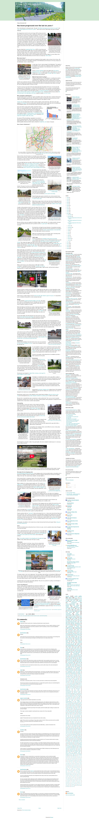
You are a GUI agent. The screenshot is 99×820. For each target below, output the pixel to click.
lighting (76, 675)
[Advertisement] (39, 804)
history (73, 618)
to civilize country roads (37, 198)
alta (70, 716)
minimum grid (73, 775)
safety (78, 611)
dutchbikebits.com (69, 627)
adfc (81, 736)
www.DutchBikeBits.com (72, 545)
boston (68, 761)
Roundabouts (68, 316)
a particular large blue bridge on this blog (32, 300)
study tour (80, 630)
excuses (80, 615)
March (69, 236)
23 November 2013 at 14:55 (25, 675)
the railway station (34, 408)
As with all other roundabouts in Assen (24, 343)
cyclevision (67, 721)
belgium (80, 759)
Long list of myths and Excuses (71, 409)
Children (67, 330)
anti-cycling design (73, 666)
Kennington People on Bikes (72, 523)
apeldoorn (79, 737)
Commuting (68, 356)
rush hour (72, 643)
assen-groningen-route (73, 684)
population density (72, 728)
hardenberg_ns (68, 769)
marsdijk (67, 708)
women (71, 713)
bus (81, 645)
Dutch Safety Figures (69, 269)
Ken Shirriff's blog (70, 565)
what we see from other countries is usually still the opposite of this (30, 91)
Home (40, 808)
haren (67, 725)
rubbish (67, 751)
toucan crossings (78, 753)
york (78, 736)
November (70, 216)
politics (79, 655)
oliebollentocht (74, 747)
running (75, 779)
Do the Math (69, 553)
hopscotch (74, 769)
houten (72, 688)
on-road (79, 747)
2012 (68, 242)
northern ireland (68, 776)
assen (21, 615)
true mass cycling (46, 93)
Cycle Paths (68, 295)
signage (78, 624)
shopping (74, 630)
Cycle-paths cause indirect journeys (72, 423)
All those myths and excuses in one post (75, 97)
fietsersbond (68, 640)
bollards (80, 760)
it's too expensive (69, 415)
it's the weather (69, 422)
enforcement (77, 668)
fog (80, 767)
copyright (67, 720)
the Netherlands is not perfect (71, 382)
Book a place (48, 55)
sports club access (69, 733)
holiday (73, 633)
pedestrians (68, 630)
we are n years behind (72, 736)
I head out (19, 247)
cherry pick (31, 513)
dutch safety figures (76, 652)
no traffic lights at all (57, 243)
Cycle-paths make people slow (72, 424)
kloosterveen (68, 654)
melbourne (72, 708)
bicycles (72, 608)
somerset (70, 710)
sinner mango (76, 605)
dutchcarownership (69, 668)
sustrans (67, 657)
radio (74, 777)
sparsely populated (39, 70)
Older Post (59, 808)
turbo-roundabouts (70, 712)
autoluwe (67, 738)
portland (77, 709)
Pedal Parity (69, 509)
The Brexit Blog (70, 570)
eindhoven (67, 702)
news (74, 640)
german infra (78, 687)
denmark (78, 667)
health (72, 647)
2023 (68, 197)
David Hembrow (23, 632)
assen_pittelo (68, 717)
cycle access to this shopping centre (54, 490)
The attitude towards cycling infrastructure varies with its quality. (76, 105)
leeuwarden (78, 771)
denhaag (71, 743)
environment (70, 638)
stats (78, 608)
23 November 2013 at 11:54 (25, 666)
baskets (80, 666)
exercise (70, 767)
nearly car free (75, 388)
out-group (80, 661)
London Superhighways (70, 448)
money (78, 629)
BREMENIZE (69, 506)
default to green (74, 721)
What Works (68, 289)
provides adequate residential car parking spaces (38, 395)
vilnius (77, 785)
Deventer (52, 597)
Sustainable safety (69, 273)
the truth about (68, 711)
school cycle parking (69, 694)
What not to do (68, 374)
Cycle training (20, 202)
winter (80, 609)
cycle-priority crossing (78, 742)
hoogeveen (67, 705)
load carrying (78, 669)
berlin (76, 717)
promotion (75, 619)
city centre (28, 77)
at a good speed (44, 223)
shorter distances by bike (77, 649)
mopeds (74, 691)
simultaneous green (71, 671)
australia (78, 632)
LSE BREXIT (69, 588)
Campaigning (68, 282)
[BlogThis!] (30, 614)
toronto (67, 735)
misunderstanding (68, 691)
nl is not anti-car (70, 661)
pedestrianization (68, 693)
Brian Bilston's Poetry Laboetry (73, 561)
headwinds (79, 704)
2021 (68, 200)
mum (78, 676)
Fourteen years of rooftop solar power (73, 575)
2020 (68, 202)
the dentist (35, 246)
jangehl (73, 770)
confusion (72, 763)
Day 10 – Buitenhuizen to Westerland (73, 542)
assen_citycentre (77, 650)
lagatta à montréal (23, 698)
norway (79, 691)
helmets (78, 647)
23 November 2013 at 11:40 (25, 655)
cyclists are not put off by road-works (54, 344)
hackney (67, 688)
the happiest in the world (74, 337)
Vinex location (40, 365)
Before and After (69, 306)
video (70, 597)
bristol (80, 717)
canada (69, 667)
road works (72, 620)
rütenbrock (70, 729)
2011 (68, 243)
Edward (21, 621)
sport (79, 671)
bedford (72, 717)
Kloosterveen (42, 359)
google (72, 768)
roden (78, 778)
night (68, 655)
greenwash (78, 768)
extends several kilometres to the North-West (52, 229)
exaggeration (77, 638)
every (68, 744)
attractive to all (20, 519)
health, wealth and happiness (39, 487)
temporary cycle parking (70, 753)
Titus (21, 647)
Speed (67, 363)
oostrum (74, 776)
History (67, 303)
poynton (70, 777)
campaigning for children (73, 626)
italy (69, 770)
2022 (68, 199)
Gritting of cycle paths (69, 328)
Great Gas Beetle (70, 503)
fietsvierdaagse (75, 703)
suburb (78, 643)
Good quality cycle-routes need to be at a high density (46, 153)
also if (60, 246)
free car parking (72, 687)
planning (73, 599)
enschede (75, 743)
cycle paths (78, 596)
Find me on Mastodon (70, 480)
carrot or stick (68, 625)
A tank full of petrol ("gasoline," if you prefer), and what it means (76, 178)
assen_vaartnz (70, 658)
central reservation (73, 719)
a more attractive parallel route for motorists (30, 166)
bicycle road (68, 651)
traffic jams (80, 711)
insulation (79, 769)
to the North (21, 214)
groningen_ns (73, 704)
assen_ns (80, 684)
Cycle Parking (68, 342)
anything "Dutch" (71, 381)
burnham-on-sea (68, 718)
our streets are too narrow (71, 414)
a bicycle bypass (21, 505)
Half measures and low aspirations (44, 603)
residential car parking (72, 750)
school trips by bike (77, 730)
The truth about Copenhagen (75, 138)
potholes (77, 728)
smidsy (75, 694)
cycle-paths (54, 545)
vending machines (78, 735)
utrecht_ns (71, 735)
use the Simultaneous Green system (38, 252)
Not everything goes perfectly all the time (25, 473)
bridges (72, 641)
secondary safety (77, 751)
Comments (69, 487)
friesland (67, 768)
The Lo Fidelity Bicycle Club (72, 520)
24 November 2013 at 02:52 (25, 726)
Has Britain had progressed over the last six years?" (48, 28)
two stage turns (74, 754)
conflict (79, 651)
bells (71, 738)
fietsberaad (71, 675)
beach (68, 685)
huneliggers (68, 619)
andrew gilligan (76, 683)
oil (70, 727)
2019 (68, 203)
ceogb (72, 700)
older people (73, 655)
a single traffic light (30, 244)
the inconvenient (57, 489)
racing (77, 613)
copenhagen (71, 686)
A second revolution (69, 260)
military (79, 726)
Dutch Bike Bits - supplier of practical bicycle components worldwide (73, 494)
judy (74, 625)
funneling (68, 704)
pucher (71, 678)
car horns (67, 762)
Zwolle (54, 73)
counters (71, 742)
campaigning (68, 609)
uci (69, 785)
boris (79, 636)
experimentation (75, 767)
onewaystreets (68, 709)
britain (76, 597)
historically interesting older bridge (26, 316)
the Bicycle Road (54, 191)
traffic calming (74, 711)
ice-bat (76, 705)
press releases (68, 635)
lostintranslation (77, 627)
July (69, 230)
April (69, 235)
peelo (77, 727)
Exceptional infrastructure (70, 323)
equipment (80, 743)
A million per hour (69, 277)
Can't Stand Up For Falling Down (73, 533)
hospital (80, 744)
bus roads (75, 718)
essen (67, 767)
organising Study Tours (30, 49)
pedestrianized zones (70, 396)
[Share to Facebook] (32, 614)
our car (73, 709)
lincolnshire (74, 726)
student (39, 73)
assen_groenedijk (77, 716)
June (69, 232)
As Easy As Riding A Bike (72, 512)
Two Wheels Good (70, 530)
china (79, 719)
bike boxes (75, 738)
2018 (68, 205)
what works (72, 600)
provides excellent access (54, 218)
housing (72, 705)
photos (75, 609)
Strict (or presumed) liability (71, 397)
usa (75, 628)
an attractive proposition (44, 90)
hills (70, 669)
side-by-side (78, 662)
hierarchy (76, 744)
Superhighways (68, 292)
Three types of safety (76, 186)
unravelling (70, 628)
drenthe (67, 615)
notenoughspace (68, 692)
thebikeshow (73, 784)
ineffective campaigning (75, 623)
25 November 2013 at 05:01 (25, 751)
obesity (77, 677)
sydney (75, 710)
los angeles (74, 676)
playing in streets (75, 693)
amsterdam (73, 636)
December (70, 214)
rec (76, 777)
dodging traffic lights (78, 637)
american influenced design (71, 737)
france (81, 703)
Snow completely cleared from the (54, 544)
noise (76, 661)
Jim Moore (22, 729)
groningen (74, 615)
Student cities (20, 101)
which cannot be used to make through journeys (33, 167)
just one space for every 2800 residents (54, 420)
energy (75, 646)
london (77, 612)
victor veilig (73, 785)
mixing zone (79, 775)
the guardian (73, 663)
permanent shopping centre (43, 389)
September (70, 227)
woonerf (75, 713)
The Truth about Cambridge (71, 439)
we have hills (68, 417)
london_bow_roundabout (71, 745)
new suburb (41, 310)
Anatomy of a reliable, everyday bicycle (76, 159)
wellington (68, 786)
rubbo (72, 779)
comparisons (74, 602)
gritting (73, 624)
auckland (68, 759)
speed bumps (68, 752)
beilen (77, 759)
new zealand (71, 677)
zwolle (79, 696)
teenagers (72, 657)
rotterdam (79, 750)
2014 (68, 211)
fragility (67, 687)
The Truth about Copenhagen (71, 430)
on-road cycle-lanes (69, 670)
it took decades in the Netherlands (72, 420)
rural (79, 618)
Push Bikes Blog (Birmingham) (73, 500)
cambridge (77, 614)
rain (80, 693)
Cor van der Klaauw (69, 683)
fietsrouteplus (79, 659)
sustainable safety (76, 752)
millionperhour (74, 746)
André (21, 670)
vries (70, 755)
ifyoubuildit (80, 628)
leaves (70, 726)
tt (81, 695)
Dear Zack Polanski (70, 579)
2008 (68, 248)
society (78, 640)
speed (67, 641)
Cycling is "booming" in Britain (71, 425)
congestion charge (79, 763)
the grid (79, 710)
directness (77, 607)
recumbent (76, 606)
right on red (73, 778)
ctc (73, 667)
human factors (79, 660)
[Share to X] (31, 614)
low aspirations (75, 654)
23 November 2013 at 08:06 (25, 629)
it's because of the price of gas (71, 421)
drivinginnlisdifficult (69, 701)
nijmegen (67, 727)
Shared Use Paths (69, 389)
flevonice (71, 744)
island (66, 770)
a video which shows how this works (24, 389)
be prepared (73, 759)
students (67, 663)
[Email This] (28, 614)
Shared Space (68, 383)
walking (81, 785)
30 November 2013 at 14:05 (25, 797)
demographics (68, 652)
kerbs (66, 771)
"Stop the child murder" (71, 287)
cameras (79, 761)
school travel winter (69, 730)
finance (67, 669)
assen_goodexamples (26, 615)
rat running (76, 678)
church (72, 762)
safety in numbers (77, 729)
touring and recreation (77, 601)
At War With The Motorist (72, 517)
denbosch (69, 646)
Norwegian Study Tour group (53, 190)
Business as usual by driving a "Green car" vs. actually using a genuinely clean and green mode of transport (77, 169)
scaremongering (69, 403)
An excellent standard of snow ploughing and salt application (31, 538)
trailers (71, 695)
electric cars (73, 702)
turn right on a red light (74, 314)
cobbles (76, 762)
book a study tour (30, 608)
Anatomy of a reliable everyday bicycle (73, 359)
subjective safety (69, 607)
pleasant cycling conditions (75, 634)
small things (69, 612)
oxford (78, 776)
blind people (73, 685)
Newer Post (20, 808)
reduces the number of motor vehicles (31, 163)
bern (67, 760)
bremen (71, 761)
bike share (77, 658)
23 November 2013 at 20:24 (25, 694)
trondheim (67, 754)
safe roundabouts (78, 670)
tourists (67, 785)
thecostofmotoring (74, 734)
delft (67, 743)
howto (74, 642)
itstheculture (78, 688)
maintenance (70, 629)
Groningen (49, 73)
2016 (68, 208)
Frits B (21, 754)
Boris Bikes (68, 451)
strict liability (76, 733)
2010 (38, 409)
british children (76, 645)
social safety (79, 625)
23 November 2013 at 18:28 (25, 685)
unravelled (29, 509)
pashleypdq (68, 624)
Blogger (51, 817)
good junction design (71, 660)
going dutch (68, 633)
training (71, 680)
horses (70, 725)
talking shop (69, 650)
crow (75, 686)
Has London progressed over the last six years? (27, 29)
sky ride (78, 780)
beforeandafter (68, 645)
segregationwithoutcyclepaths (71, 621)
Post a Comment (22, 799)
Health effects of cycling (70, 349)
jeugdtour (80, 705)
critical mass (78, 720)
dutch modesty (77, 701)
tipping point (79, 784)
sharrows (73, 780)
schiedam (68, 780)
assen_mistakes (79, 657)
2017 (68, 207)
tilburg (79, 734)
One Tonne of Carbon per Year (73, 578)
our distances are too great (71, 418)
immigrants (24, 103)
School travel (68, 338)
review (78, 620)
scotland (71, 751)
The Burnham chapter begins (72, 571)
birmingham (71, 760)
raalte (66, 750)
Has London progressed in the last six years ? (44, 609)
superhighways (70, 632)
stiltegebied (76, 679)
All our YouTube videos (71, 492)
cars (66, 608)
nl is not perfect (71, 611)
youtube (72, 786)
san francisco (80, 779)
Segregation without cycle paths (71, 298)
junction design (78, 770)
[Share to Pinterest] (34, 614)
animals (78, 644)
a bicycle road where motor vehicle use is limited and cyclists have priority (38, 182)
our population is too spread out (72, 416)
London (67, 449)
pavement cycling (77, 692)
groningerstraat (76, 653)
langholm (71, 771)
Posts (68, 485)
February (69, 238)
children (33, 350)
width (66, 713)
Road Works (68, 350)
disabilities (78, 700)
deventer (31, 615)
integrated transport (72, 617)
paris (74, 727)
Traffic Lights (68, 311)
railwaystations (69, 614)
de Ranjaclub (69, 557)
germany (67, 653)
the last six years (36, 615)
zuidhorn (73, 755)
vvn (66, 736)
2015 (68, 210)
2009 (27, 409)
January (69, 240)
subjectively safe (43, 121)
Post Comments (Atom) (26, 810)
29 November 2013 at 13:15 (25, 765)
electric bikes (72, 659)
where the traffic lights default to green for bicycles (44, 295)
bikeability (80, 738)
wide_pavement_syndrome (71, 696)
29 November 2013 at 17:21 (25, 788)
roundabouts (68, 649)
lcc (73, 669)
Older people (56, 349)
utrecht (67, 666)
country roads (72, 720)
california (75, 761)
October (69, 225)
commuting (68, 613)
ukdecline (79, 712)
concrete (67, 742)
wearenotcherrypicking (43, 615)
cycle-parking (21, 78)
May (69, 233)
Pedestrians (68, 264)
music (81, 654)
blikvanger (76, 760)
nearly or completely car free (31, 164)
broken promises (69, 637)
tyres (75, 712)
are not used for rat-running (49, 193)
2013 (68, 213)
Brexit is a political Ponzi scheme (72, 589)
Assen (76, 346)
